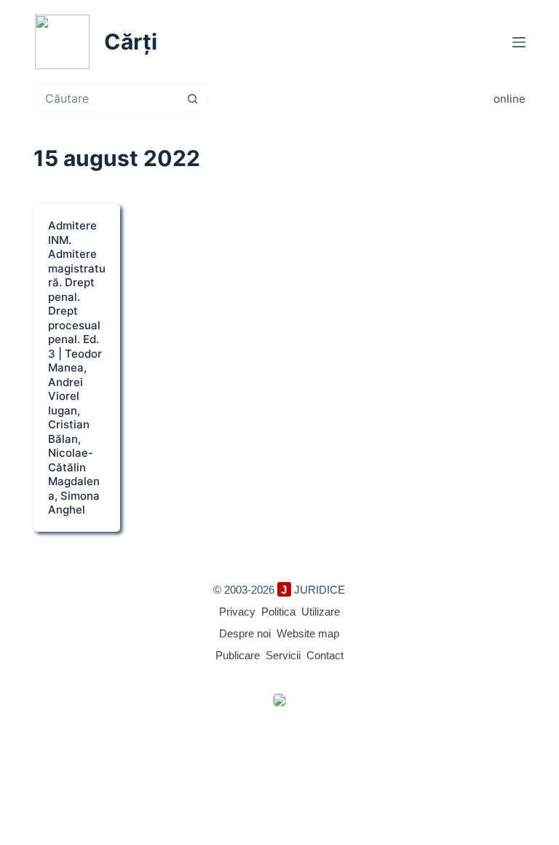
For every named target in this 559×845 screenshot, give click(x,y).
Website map (308, 633)
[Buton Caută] (193, 98)
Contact (325, 655)
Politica (278, 611)
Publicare (237, 655)
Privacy (237, 611)
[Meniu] (519, 42)
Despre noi (245, 633)
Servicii (283, 655)
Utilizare (320, 611)
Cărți (130, 41)
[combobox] (106, 98)
